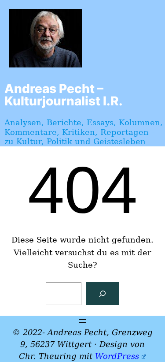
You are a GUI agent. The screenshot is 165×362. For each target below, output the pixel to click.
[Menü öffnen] (82, 321)
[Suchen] (102, 293)
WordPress (117, 356)
